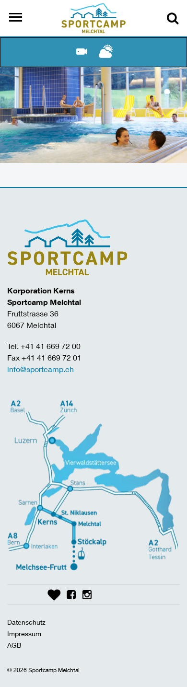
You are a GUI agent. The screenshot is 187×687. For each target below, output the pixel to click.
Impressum (24, 633)
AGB (14, 645)
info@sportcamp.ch (40, 368)
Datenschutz (26, 622)
